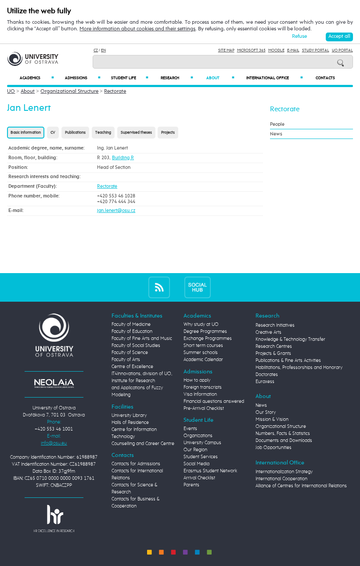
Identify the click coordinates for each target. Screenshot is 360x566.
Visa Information (200, 394)
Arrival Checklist (199, 478)
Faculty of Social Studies (136, 345)
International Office (274, 78)
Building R (123, 157)
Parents (191, 485)
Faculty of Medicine (131, 324)
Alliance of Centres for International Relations (301, 486)
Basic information (26, 133)
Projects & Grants (273, 353)
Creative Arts (268, 332)
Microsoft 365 (251, 50)
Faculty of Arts (126, 360)
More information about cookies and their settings (137, 29)
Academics (37, 78)
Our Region (195, 450)
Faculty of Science (130, 353)
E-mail (293, 50)
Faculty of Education (132, 331)
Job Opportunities (274, 447)
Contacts (325, 78)
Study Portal (315, 50)
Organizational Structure (69, 91)
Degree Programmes (205, 331)
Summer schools (201, 353)
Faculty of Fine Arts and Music (142, 338)
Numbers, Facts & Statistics (283, 433)
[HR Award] (54, 518)
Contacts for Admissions (136, 464)
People (277, 124)
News (276, 133)
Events (190, 429)
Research (177, 78)
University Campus (202, 443)
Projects (168, 133)
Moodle (276, 50)
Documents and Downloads (284, 440)
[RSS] (159, 287)
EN (103, 50)
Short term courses (203, 345)
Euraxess (265, 382)
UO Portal (342, 50)
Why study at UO (201, 324)
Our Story (266, 412)
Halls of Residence (130, 422)
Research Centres (274, 346)
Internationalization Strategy (284, 472)
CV (52, 133)
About (220, 78)
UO (11, 91)
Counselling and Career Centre (143, 444)
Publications (75, 133)
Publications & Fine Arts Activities (288, 360)
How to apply (197, 380)
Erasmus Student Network (210, 471)
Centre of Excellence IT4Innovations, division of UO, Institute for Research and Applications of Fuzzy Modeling (142, 381)
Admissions (82, 78)
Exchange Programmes (208, 338)
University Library (129, 415)
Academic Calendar (203, 360)
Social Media (196, 464)
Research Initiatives (275, 325)
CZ (96, 50)
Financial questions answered (214, 401)
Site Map (226, 50)
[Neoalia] (54, 383)
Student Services (201, 457)
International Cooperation (281, 479)
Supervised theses (136, 133)
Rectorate (115, 91)
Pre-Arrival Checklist (204, 408)
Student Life (129, 78)
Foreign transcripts (203, 387)
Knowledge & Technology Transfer (290, 339)
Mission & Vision (272, 419)
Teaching (103, 133)
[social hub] (197, 287)
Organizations (198, 436)
